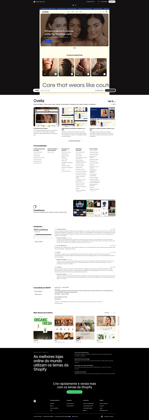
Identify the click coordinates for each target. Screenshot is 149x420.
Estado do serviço (104, 410)
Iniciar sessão (104, 1)
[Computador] (73, 5)
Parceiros (102, 405)
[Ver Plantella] (87, 208)
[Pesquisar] (99, 2)
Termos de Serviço (38, 416)
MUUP (114, 104)
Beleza (51, 405)
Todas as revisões (38, 241)
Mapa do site (75, 416)
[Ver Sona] (94, 208)
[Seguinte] (114, 313)
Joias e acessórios (54, 408)
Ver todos (107, 312)
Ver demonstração (99, 90)
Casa (51, 410)
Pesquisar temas (90, 1)
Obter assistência (38, 291)
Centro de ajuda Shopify (88, 403)
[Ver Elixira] (101, 208)
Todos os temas (38, 294)
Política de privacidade (48, 416)
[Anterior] (112, 313)
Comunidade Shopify (87, 408)
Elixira (41, 104)
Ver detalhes (57, 293)
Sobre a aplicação (104, 403)
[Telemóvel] (76, 5)
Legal (101, 408)
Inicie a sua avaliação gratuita (74, 392)
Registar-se (111, 1)
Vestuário (52, 403)
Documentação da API (88, 405)
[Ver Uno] (79, 208)
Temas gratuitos (70, 405)
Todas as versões (65, 293)
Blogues (85, 410)
